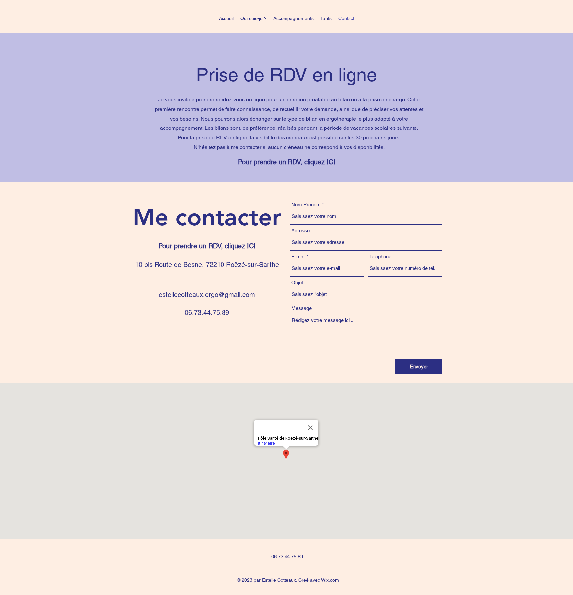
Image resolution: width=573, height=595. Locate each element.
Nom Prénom (306, 204)
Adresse (300, 230)
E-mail (298, 256)
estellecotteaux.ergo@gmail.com (207, 294)
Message (301, 308)
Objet (297, 282)
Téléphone (380, 256)
